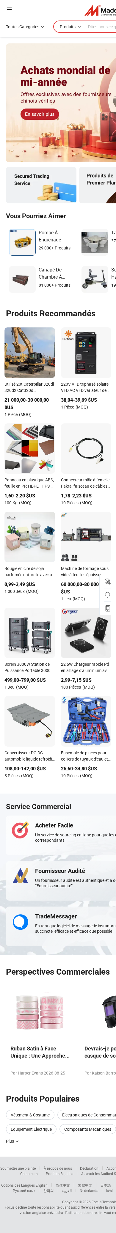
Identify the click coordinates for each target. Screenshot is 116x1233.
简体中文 (63, 1185)
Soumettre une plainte (18, 1168)
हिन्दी (109, 1190)
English (42, 1185)
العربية (67, 1190)
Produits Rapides (59, 1173)
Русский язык (24, 1190)
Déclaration (89, 1168)
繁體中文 (85, 1185)
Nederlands (89, 1190)
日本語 (105, 1185)
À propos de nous (58, 1168)
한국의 (48, 1190)
